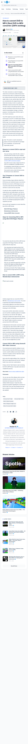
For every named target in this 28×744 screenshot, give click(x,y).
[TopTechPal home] (7, 2)
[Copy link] (16, 412)
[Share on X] (7, 412)
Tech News (8, 9)
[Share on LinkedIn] (13, 412)
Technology (15, 9)
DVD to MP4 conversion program (12, 160)
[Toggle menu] (2, 2)
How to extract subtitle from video (16, 371)
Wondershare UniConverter (14, 300)
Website (7, 447)
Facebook (19, 447)
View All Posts (14, 566)
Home (3, 9)
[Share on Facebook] (10, 412)
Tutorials (22, 9)
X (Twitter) (13, 447)
